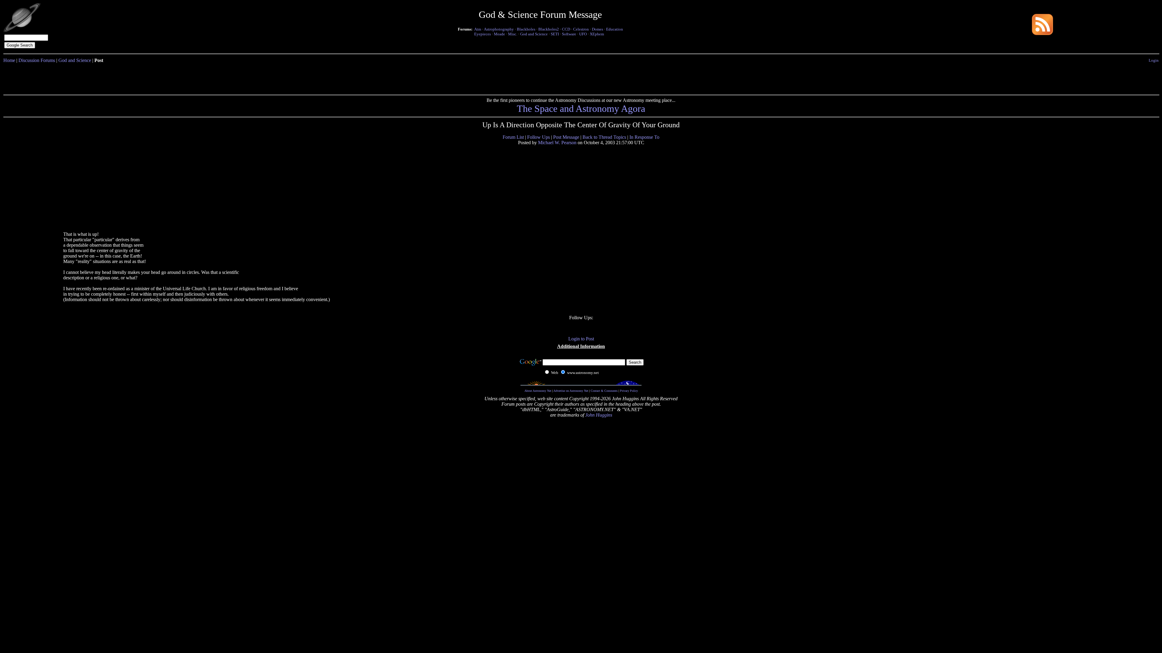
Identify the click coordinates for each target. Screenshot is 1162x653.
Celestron (581, 29)
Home (9, 60)
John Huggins (598, 414)
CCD (566, 29)
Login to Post (581, 338)
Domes (597, 29)
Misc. (512, 34)
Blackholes (526, 29)
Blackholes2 (548, 29)
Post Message (566, 137)
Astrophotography (499, 29)
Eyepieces (482, 34)
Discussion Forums (36, 60)
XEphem (597, 34)
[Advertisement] (581, 77)
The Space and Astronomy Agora (581, 108)
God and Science (534, 34)
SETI (555, 34)
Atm (477, 29)
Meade (499, 34)
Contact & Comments (604, 390)
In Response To (644, 137)
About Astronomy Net (537, 390)
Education (614, 29)
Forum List (513, 137)
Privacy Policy (629, 390)
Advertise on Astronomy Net (570, 390)
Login (1154, 60)
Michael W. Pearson (557, 142)
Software (569, 34)
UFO (583, 34)
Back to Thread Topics (604, 137)
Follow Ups (538, 137)
